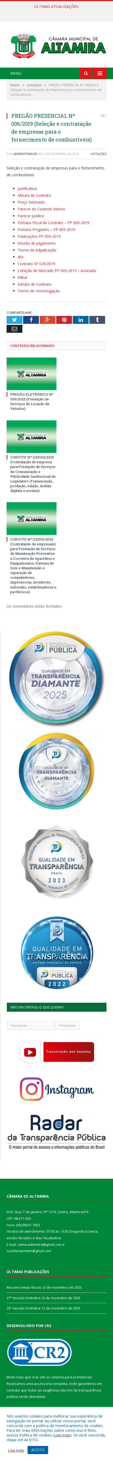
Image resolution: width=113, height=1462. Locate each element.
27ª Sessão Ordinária (55, 12)
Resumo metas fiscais (24, 1287)
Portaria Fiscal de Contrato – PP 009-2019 (53, 222)
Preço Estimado (31, 202)
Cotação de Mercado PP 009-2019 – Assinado (57, 270)
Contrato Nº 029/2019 (36, 263)
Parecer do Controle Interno (41, 208)
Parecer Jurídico (31, 215)
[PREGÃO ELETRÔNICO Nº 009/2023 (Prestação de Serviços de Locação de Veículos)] (31, 373)
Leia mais (62, 1435)
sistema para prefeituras (71, 1377)
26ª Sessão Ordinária (23, 1308)
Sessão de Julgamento (37, 243)
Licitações (98, 154)
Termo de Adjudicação (37, 250)
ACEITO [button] (37, 1449)
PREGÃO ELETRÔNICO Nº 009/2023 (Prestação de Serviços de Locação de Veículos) (32, 401)
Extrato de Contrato (35, 284)
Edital (22, 277)
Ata (20, 256)
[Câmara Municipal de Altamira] (56, 45)
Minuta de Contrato (34, 195)
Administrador (25, 154)
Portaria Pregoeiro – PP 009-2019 (46, 229)
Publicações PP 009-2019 (39, 236)
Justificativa (27, 188)
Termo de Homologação (39, 290)
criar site (38, 1377)
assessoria (43, 1383)
